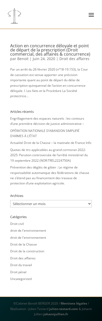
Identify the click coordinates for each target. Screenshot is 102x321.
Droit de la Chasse (23, 244)
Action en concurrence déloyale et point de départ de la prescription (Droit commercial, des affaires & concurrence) (50, 50)
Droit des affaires (74, 58)
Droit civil (17, 223)
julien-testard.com (63, 309)
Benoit (23, 58)
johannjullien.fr (55, 314)
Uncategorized (21, 279)
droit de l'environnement (28, 230)
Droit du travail (21, 265)
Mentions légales (74, 303)
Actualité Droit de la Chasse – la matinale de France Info (50, 143)
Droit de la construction (27, 251)
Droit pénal (18, 272)
